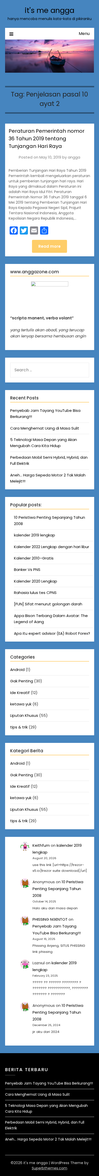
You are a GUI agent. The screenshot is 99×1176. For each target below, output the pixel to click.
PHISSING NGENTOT (50, 919)
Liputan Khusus (24, 715)
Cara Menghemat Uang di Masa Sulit (44, 428)
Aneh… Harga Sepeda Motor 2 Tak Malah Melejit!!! (48, 1139)
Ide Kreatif (20, 692)
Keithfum (41, 845)
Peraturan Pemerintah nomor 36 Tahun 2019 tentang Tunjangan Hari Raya (47, 138)
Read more (49, 246)
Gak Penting (21, 681)
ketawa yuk (20, 704)
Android (17, 669)
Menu (84, 33)
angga (74, 157)
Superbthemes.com (49, 1168)
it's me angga (49, 10)
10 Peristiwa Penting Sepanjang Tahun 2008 (57, 888)
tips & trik (19, 727)
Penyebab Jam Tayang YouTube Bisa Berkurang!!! (49, 1083)
